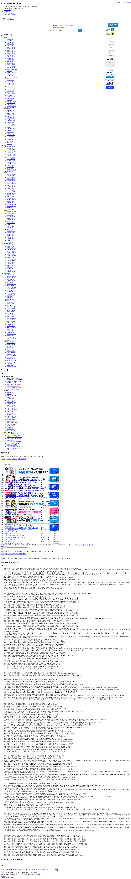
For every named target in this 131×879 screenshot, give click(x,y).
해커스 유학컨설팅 (9, 13)
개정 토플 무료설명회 (12, 384)
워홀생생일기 (10, 265)
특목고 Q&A (10, 329)
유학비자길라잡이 (11, 193)
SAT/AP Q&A (10, 133)
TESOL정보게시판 (12, 288)
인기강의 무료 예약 (111, 50)
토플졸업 (43, 529)
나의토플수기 (10, 74)
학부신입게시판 (11, 185)
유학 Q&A (9, 207)
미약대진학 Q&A (11, 287)
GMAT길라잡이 (11, 98)
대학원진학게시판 (11, 183)
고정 (112, 65)
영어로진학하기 (11, 324)
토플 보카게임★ (11, 440)
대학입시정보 (10, 322)
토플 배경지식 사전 (12, 445)
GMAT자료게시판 (11, 101)
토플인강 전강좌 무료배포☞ (14, 437)
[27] (22, 498)
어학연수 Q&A (11, 262)
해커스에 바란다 (63, 25)
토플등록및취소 (11, 52)
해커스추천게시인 (11, 303)
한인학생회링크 (11, 213)
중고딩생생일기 (11, 216)
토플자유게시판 (11, 72)
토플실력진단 (10, 75)
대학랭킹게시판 (11, 182)
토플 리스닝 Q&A (11, 352)
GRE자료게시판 (11, 87)
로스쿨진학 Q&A (11, 277)
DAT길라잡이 (10, 282)
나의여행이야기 (11, 271)
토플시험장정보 (11, 47)
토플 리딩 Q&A (11, 351)
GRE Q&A (9, 95)
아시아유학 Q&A (11, 206)
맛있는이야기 (10, 314)
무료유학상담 (10, 209)
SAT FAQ (9, 111)
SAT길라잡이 (10, 110)
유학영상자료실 (11, 180)
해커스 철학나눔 (11, 307)
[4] (30, 496)
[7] (27, 501)
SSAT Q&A (10, 142)
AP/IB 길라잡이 (11, 118)
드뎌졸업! (43, 505)
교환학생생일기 (11, 254)
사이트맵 (71, 25)
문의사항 (55, 25)
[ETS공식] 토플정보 (12, 77)
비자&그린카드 (11, 295)
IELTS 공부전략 (11, 151)
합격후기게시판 (11, 326)
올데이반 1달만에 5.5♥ (13, 386)
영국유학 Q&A (11, 201)
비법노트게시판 (11, 56)
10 (71, 545)
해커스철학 (10, 335)
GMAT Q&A (10, 104)
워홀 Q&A (9, 267)
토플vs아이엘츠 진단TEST (14, 446)
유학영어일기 (10, 227)
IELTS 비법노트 (11, 157)
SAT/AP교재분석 (11, 114)
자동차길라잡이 (11, 239)
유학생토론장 (10, 229)
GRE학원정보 (10, 84)
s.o (42, 520)
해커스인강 (7, 11)
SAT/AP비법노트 (11, 122)
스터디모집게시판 (11, 318)
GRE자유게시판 (11, 96)
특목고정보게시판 (11, 327)
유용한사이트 (10, 316)
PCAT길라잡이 (11, 285)
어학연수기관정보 (11, 259)
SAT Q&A (9, 363)
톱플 (42, 528)
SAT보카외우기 (11, 130)
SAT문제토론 (10, 127)
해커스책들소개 (11, 341)
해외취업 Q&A (11, 298)
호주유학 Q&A (11, 202)
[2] (33, 494)
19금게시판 (10, 221)
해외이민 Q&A (11, 299)
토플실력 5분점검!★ (12, 382)
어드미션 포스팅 (11, 191)
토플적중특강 (10, 414)
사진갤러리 (10, 215)
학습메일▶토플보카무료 (13, 435)
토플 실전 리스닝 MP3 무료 (14, 448)
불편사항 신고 (111, 44)
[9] (32, 503)
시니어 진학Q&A (11, 125)
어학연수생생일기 (11, 260)
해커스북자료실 (11, 344)
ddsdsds (43, 509)
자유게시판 (10, 313)
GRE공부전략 (10, 83)
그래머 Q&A (10, 349)
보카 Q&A (9, 346)
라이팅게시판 (10, 58)
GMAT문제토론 (11, 103)
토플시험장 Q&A (11, 48)
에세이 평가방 (10, 132)
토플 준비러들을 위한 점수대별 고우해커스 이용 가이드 (20, 488)
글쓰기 (2, 546)
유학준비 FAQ (10, 175)
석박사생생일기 (11, 223)
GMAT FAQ (10, 100)
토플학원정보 (10, 45)
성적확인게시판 (11, 50)
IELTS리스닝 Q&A (12, 359)
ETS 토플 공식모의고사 (13, 443)
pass (42, 503)
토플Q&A (9, 71)
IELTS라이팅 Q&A (12, 362)
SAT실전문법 (10, 128)
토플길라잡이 (10, 39)
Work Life (9, 296)
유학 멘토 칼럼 (11, 311)
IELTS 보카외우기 (11, 163)
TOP (6, 546)
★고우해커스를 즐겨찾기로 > (123, 2)
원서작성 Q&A (11, 190)
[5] (32, 516)
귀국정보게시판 (11, 242)
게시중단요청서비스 (41, 869)
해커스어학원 (7, 10)
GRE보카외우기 (11, 94)
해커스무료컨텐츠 (11, 334)
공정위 (43, 507)
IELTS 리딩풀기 (11, 162)
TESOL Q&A (10, 290)
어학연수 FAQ (10, 257)
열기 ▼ (3, 561)
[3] (20, 512)
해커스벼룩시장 (11, 234)
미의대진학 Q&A (11, 280)
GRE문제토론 (10, 89)
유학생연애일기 (11, 219)
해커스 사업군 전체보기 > (10, 14)
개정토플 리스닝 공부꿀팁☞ (14, 389)
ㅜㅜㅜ (43, 537)
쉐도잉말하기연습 (11, 67)
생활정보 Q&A (11, 235)
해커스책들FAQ (11, 343)
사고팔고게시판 (11, 319)
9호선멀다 (44, 539)
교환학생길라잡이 (11, 244)
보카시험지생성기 (11, 66)
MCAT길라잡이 (11, 279)
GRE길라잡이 (10, 80)
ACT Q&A (9, 138)
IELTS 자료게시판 (11, 155)
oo (41, 526)
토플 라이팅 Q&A (11, 355)
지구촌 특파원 (10, 332)
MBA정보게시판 (11, 107)
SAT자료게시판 (11, 121)
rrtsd (42, 531)
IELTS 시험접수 (11, 171)
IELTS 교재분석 (11, 148)
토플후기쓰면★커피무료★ (14, 381)
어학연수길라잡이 (11, 256)
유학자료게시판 (11, 179)
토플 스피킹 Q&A (11, 354)
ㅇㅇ (42, 522)
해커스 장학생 (10, 302)
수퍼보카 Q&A (11, 347)
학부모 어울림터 (11, 321)
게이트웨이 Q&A (11, 366)
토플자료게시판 (11, 55)
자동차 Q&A (10, 240)
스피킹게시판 (10, 59)
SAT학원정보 (10, 116)
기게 (42, 541)
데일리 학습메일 (11, 308)
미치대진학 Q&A (11, 284)
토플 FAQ (9, 40)
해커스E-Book (10, 305)
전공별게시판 (10, 188)
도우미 (43, 480)
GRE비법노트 (10, 91)
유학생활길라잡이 (11, 211)
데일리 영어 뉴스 (11, 449)
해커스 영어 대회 (11, 338)
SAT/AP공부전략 (11, 113)
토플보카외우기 (11, 63)
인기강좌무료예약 (11, 337)
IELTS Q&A (10, 168)
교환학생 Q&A (11, 251)
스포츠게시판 (10, 237)
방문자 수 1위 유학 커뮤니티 (11, 6)
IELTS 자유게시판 (11, 170)
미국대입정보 (10, 124)
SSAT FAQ (9, 144)
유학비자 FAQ (10, 194)
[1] (29, 507)
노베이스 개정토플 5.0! (13, 387)
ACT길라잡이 (10, 136)
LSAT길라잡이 (10, 274)
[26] (27, 505)
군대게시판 (10, 330)
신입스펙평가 (10, 139)
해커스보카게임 (11, 64)
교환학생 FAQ (10, 246)
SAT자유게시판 (11, 135)
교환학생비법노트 (11, 252)
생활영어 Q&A (11, 232)
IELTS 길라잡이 (11, 146)
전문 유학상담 (111, 55)
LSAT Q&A (10, 365)
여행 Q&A (9, 270)
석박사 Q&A (10, 224)
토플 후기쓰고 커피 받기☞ (14, 438)
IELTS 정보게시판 (11, 154)
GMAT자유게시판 (11, 106)
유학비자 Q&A (11, 196)
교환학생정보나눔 (11, 248)
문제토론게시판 (11, 53)
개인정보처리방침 (11, 869)
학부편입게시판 (11, 187)
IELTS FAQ (10, 152)
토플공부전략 (10, 42)
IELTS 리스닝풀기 (11, 160)
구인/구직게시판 (11, 293)
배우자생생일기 (11, 226)
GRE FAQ (9, 86)
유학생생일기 (10, 218)
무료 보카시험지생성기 (13, 441)
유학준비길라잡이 (11, 174)
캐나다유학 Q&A (11, 204)
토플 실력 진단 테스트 (58, 27)
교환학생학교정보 (11, 249)
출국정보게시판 (11, 198)
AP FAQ (9, 119)
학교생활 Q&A (11, 231)
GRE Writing (10, 92)
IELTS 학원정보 (11, 149)
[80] (37, 518)
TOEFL (9, 459)
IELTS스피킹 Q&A (12, 360)
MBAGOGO (44, 501)
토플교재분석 (10, 44)
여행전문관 (10, 268)
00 (41, 511)
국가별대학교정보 (11, 177)
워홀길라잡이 (10, 263)
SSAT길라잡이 (10, 141)
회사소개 (3, 869)
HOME (3, 459)
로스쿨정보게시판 (11, 276)
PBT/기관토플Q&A (12, 69)
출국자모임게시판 (11, 199)
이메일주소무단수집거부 (23, 869)
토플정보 (14, 459)
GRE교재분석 (10, 81)
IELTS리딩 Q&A (11, 357)
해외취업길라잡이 (11, 291)
